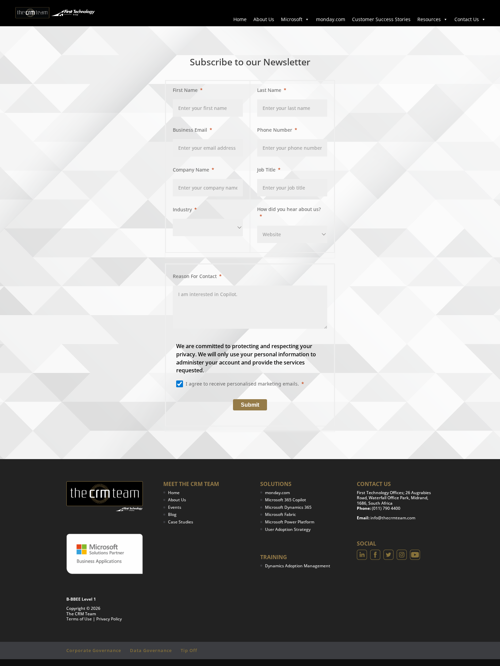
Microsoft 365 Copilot (285, 500)
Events (174, 507)
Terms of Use (79, 619)
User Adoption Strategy (288, 529)
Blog (172, 514)
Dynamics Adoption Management (297, 566)
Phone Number (274, 130)
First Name (185, 90)
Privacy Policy (109, 619)
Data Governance (151, 650)
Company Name (191, 169)
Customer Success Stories (381, 19)
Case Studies (180, 522)
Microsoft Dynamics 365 (288, 507)
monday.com (330, 19)
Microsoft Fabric (280, 514)
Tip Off (189, 650)
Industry (182, 209)
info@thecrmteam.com (392, 518)
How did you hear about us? (289, 209)
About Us (263, 19)
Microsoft (291, 19)
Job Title (266, 169)
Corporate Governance (93, 650)
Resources (429, 19)
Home (240, 19)
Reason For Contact (195, 276)
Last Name (269, 90)
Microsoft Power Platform (289, 522)
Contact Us (466, 19)
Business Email (190, 130)
